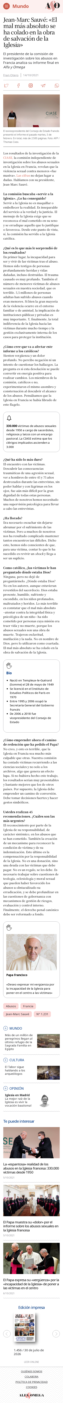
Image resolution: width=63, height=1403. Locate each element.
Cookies (31, 1387)
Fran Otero (11, 75)
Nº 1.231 (42, 1014)
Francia (28, 1006)
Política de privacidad (31, 1382)
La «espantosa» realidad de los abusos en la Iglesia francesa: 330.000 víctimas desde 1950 (31, 1168)
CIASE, (8, 157)
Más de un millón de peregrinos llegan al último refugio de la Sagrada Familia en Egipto (19, 1042)
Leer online (31, 1362)
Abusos (11, 1006)
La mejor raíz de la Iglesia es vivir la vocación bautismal (18, 1102)
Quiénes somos (31, 1371)
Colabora (31, 1376)
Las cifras (23, 175)
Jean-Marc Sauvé (17, 1014)
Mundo (20, 6)
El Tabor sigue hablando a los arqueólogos (15, 1070)
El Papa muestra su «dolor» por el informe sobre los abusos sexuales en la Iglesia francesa (30, 1226)
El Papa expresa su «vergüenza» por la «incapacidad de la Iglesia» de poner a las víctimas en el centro (31, 1284)
